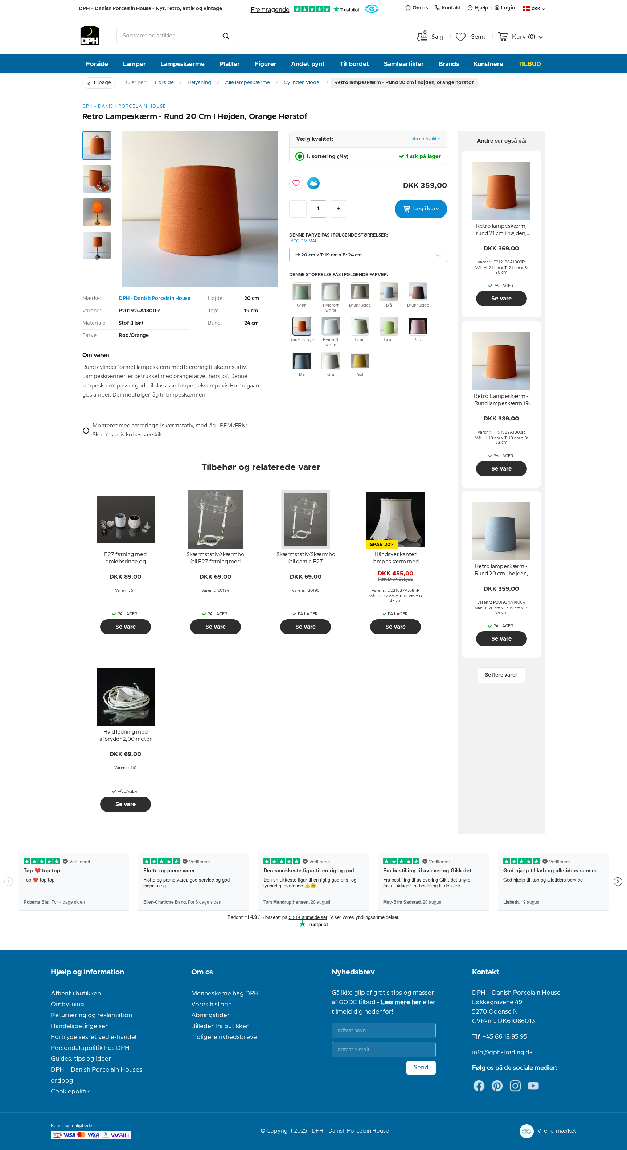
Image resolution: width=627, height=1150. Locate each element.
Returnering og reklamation (91, 1015)
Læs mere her (401, 1002)
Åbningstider (210, 1015)
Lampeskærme (182, 64)
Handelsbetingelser (79, 1026)
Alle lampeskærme (247, 82)
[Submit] (225, 36)
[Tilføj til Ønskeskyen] (313, 183)
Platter (230, 64)
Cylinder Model (302, 82)
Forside (97, 64)
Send (421, 1068)
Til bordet (354, 64)
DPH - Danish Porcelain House (154, 298)
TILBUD (529, 64)
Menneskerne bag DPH (225, 994)
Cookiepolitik (70, 1091)
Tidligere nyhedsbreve (224, 1037)
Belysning (199, 82)
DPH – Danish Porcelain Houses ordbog (96, 1075)
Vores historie (211, 1004)
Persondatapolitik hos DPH (90, 1048)
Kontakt (485, 972)
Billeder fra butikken (220, 1026)
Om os (202, 972)
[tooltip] (126, 559)
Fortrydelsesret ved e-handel (93, 1037)
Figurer (265, 64)
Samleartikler (404, 64)
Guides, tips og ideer (81, 1059)
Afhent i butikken (76, 994)
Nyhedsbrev (353, 972)
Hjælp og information (87, 972)
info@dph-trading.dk (502, 1052)
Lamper (134, 64)
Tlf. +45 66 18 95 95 (499, 1037)
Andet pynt (308, 64)
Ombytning (67, 1004)
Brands (449, 64)
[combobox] (176, 36)
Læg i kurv (425, 208)
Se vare (125, 627)
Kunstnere (488, 64)
